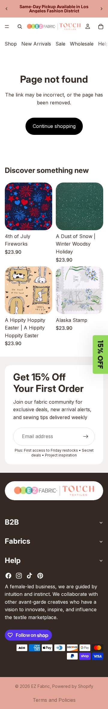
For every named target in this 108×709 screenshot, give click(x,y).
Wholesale (82, 44)
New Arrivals (36, 44)
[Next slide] (101, 8)
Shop (10, 44)
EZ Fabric (40, 686)
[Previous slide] (6, 8)
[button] (100, 354)
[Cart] (100, 26)
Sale (60, 44)
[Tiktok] (29, 575)
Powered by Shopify (72, 686)
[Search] (19, 26)
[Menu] (7, 26)
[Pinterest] (40, 575)
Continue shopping (54, 126)
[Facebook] (8, 575)
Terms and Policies (54, 700)
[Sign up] (86, 436)
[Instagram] (18, 575)
